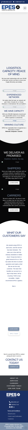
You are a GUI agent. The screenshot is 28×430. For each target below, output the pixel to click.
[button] (25, 8)
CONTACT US (20, 1)
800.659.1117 (7, 1)
